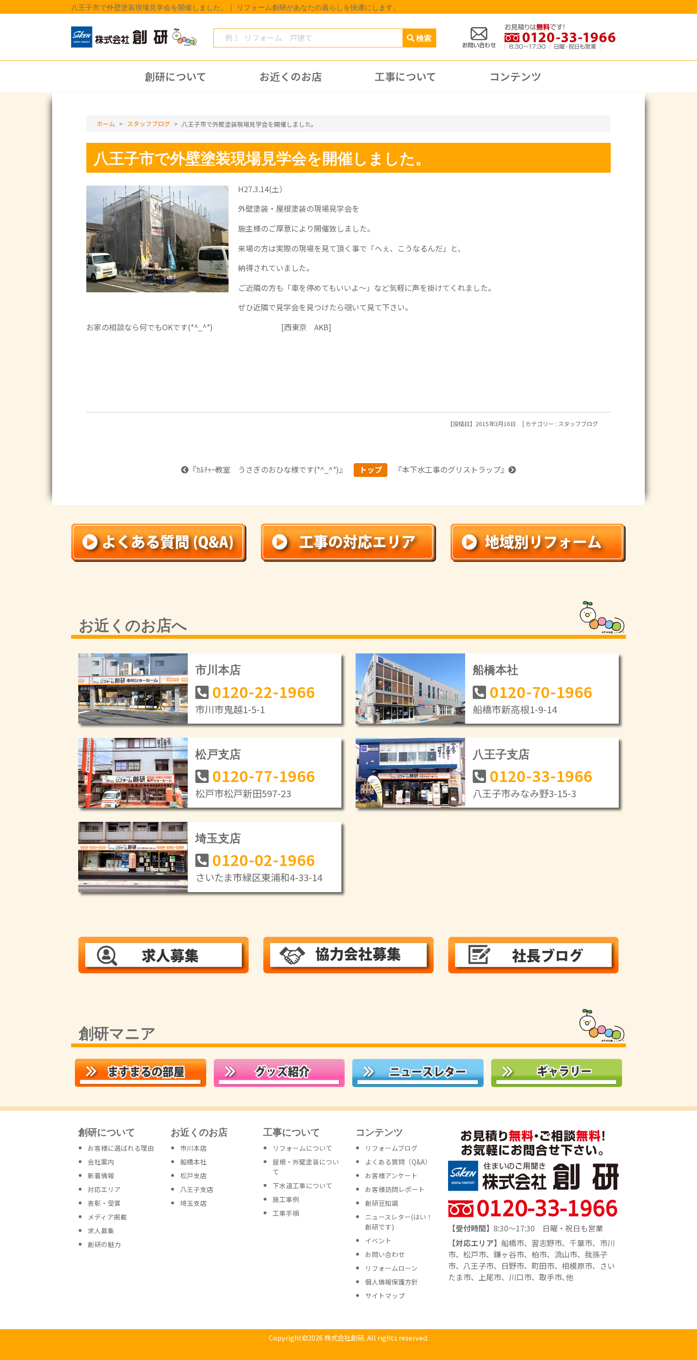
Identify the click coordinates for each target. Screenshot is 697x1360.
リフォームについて (302, 1148)
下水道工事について (302, 1185)
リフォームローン (391, 1268)
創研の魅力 (104, 1244)
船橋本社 (495, 669)
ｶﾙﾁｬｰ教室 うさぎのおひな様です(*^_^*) (267, 469)
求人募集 (101, 1230)
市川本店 (218, 669)
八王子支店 (501, 753)
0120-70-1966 (541, 691)
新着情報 (101, 1175)
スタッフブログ (578, 423)
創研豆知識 (381, 1203)
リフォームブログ (391, 1148)
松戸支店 (218, 753)
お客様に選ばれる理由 (121, 1148)
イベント (378, 1240)
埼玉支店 (218, 837)
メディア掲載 (107, 1216)
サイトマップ (385, 1295)
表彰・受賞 (104, 1203)
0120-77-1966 (263, 775)
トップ (370, 469)
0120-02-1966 (263, 859)
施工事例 (286, 1199)
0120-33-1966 (541, 775)
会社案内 (101, 1161)
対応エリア (104, 1189)
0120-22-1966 (263, 691)
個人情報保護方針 (391, 1281)
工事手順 (286, 1213)
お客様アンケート (391, 1175)
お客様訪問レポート (395, 1189)
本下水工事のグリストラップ (451, 469)
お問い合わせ (385, 1254)
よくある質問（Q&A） (398, 1161)
